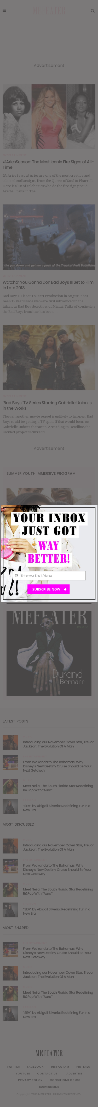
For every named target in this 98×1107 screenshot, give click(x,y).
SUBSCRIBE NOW (46, 589)
